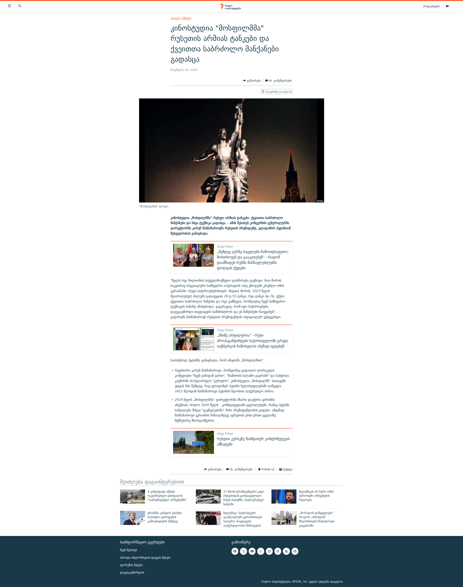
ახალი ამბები (181, 18)
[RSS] (286, 551)
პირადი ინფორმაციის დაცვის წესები (145, 557)
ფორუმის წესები (131, 565)
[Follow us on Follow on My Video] (260, 551)
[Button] (252, 80)
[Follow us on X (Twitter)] (243, 551)
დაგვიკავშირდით (132, 572)
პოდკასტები (431, 6)
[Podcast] (295, 551)
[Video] (447, 6)
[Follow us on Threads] (277, 551)
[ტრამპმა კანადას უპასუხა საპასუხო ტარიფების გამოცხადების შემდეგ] (132, 518)
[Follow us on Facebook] (235, 551)
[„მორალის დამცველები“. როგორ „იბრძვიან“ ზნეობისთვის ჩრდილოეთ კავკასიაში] (283, 518)
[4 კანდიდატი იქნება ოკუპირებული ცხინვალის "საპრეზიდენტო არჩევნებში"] (132, 496)
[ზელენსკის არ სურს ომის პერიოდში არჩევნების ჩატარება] (283, 496)
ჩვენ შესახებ (128, 550)
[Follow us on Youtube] (252, 551)
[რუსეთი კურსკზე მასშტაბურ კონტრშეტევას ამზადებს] (193, 442)
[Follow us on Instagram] (269, 551)
